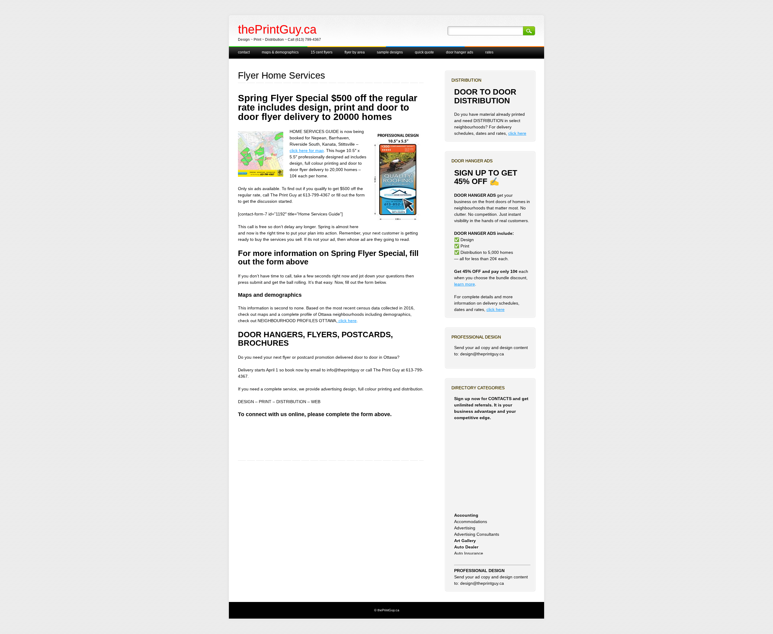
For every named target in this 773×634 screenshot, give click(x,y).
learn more (464, 284)
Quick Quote (424, 52)
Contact (244, 52)
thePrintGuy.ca (277, 29)
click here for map (307, 150)
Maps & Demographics (280, 52)
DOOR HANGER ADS (459, 52)
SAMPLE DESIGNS (390, 52)
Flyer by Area (355, 52)
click (491, 309)
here (500, 309)
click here (347, 320)
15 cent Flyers (321, 52)
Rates (489, 52)
